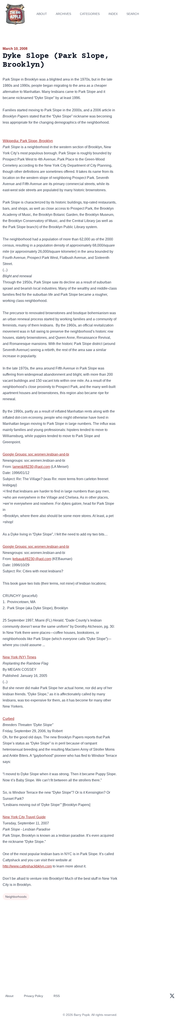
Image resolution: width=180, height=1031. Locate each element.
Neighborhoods (16, 896)
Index (113, 14)
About (41, 14)
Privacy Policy (33, 996)
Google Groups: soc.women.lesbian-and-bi (36, 454)
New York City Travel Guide (24, 817)
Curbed (8, 719)
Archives (63, 14)
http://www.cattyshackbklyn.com (27, 866)
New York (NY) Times (19, 657)
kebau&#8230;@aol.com (32, 559)
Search (132, 14)
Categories (90, 14)
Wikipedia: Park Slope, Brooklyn (28, 141)
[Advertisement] (150, 71)
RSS (57, 996)
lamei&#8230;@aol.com (31, 467)
